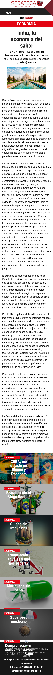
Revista (21, 652)
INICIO (22, 18)
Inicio (44, 649)
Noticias (10, 652)
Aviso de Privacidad (14, 649)
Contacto (33, 649)
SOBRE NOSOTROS (36, 652)
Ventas (26, 656)
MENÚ (8, 12)
